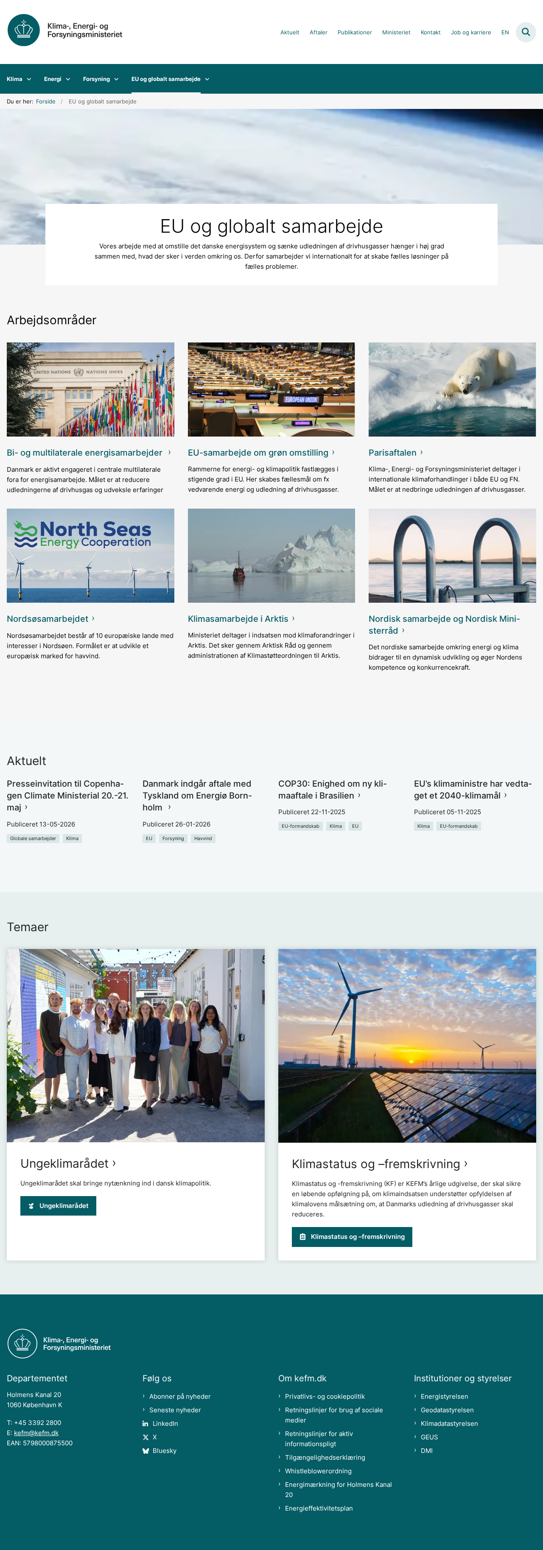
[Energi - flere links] (66, 79)
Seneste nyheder (175, 1410)
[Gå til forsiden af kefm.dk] (71, 32)
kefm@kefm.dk (36, 1433)
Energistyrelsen (444, 1396)
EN (505, 33)
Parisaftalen (393, 453)
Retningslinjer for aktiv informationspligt (319, 1439)
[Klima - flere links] (26, 79)
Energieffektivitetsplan (319, 1508)
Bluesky (164, 1451)
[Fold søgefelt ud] (526, 32)
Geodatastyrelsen (447, 1410)
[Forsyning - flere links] (114, 79)
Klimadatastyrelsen (449, 1423)
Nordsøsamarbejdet (47, 619)
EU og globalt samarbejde (166, 78)
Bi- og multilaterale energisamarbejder (86, 453)
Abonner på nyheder (180, 1396)
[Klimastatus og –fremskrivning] (407, 1046)
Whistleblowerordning (318, 1471)
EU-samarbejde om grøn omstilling (258, 453)
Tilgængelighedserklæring (325, 1457)
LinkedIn (165, 1423)
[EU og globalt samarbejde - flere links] (205, 79)
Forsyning (96, 78)
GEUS (429, 1437)
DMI (427, 1451)
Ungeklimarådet (64, 1163)
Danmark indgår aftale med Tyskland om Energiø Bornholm (197, 796)
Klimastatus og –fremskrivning (376, 1164)
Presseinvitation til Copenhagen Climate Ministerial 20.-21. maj (68, 796)
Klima (14, 78)
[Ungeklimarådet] (136, 1045)
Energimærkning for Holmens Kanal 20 (338, 1489)
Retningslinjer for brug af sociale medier (334, 1415)
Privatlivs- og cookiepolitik (325, 1396)
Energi (53, 78)
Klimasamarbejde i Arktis (238, 619)
